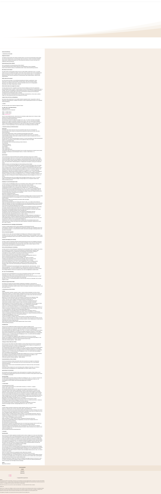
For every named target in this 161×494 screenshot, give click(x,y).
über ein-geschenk (22, 467)
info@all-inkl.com (7, 114)
